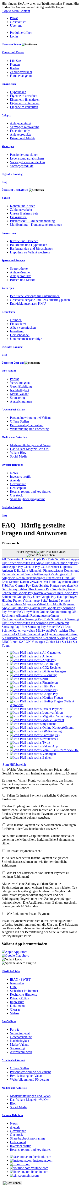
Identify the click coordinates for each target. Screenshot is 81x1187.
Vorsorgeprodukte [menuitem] (21, 166)
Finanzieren (54, 578)
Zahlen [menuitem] (6, 197)
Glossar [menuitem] (15, 1009)
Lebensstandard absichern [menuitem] (27, 158)
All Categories (11, 559)
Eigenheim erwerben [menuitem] (23, 95)
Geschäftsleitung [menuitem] (21, 386)
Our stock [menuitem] (16, 495)
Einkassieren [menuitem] (18, 217)
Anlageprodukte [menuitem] (20, 134)
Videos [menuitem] (14, 1013)
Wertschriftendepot (38, 574)
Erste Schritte (11, 582)
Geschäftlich (18, 22)
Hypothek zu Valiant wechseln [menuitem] (30, 252)
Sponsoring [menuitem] (17, 397)
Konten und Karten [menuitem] (13, 52)
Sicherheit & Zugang (57, 638)
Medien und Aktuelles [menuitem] (14, 437)
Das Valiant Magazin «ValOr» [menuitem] (29, 449)
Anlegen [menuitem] (6, 115)
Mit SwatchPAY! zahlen (52, 630)
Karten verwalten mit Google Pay (56, 593)
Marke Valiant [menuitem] (19, 394)
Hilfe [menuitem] (13, 987)
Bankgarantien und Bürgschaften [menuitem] (31, 248)
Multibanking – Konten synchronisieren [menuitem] (36, 224)
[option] (35, 652)
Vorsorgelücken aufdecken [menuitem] (27, 162)
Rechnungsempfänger (31, 578)
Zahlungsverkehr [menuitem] (21, 72)
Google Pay (60, 589)
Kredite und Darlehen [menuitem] (24, 241)
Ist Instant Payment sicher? (24, 851)
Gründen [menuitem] (16, 320)
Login (14, 36)
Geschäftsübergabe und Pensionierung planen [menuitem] (40, 300)
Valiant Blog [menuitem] (18, 452)
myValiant (33, 611)
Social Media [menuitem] (18, 456)
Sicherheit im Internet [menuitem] (24, 990)
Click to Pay (32, 567)
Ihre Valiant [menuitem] (9, 370)
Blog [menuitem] (4, 181)
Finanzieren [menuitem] (9, 83)
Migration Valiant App (38, 604)
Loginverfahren (12, 604)
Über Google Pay (45, 596)
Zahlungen (58, 574)
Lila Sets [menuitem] (15, 60)
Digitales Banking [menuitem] (12, 174)
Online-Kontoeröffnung (56, 611)
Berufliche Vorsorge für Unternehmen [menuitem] (35, 296)
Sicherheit (18, 574)
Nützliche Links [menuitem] (11, 971)
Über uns (16, 25)
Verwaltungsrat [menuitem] (20, 382)
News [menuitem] (14, 473)
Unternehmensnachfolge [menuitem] (26, 338)
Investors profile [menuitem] (20, 476)
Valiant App (36, 634)
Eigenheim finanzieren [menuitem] (24, 99)
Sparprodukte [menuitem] (19, 268)
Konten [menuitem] (15, 64)
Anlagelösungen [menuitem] (20, 272)
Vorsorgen (39, 641)
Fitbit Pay (68, 578)
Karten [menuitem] (14, 68)
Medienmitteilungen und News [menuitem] (30, 445)
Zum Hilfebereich (14, 764)
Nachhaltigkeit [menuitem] (19, 390)
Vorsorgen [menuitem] (8, 146)
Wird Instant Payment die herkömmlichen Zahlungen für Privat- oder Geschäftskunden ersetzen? (39, 826)
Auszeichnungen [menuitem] (21, 401)
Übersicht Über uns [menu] (13, 362)
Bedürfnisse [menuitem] (8, 311)
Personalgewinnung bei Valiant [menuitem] (30, 417)
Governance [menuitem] (18, 484)
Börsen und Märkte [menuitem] (22, 138)
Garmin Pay (23, 585)
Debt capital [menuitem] (18, 488)
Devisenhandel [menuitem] (19, 335)
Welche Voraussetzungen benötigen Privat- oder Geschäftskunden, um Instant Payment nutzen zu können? (39, 771)
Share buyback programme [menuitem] (27, 499)
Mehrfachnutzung (31, 638)
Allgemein (36, 570)
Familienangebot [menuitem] (21, 75)
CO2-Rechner (50, 567)
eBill (69, 574)
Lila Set (61, 641)
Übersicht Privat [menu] (12, 44)
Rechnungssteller (13, 619)
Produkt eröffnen (21, 32)
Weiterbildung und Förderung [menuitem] (29, 429)
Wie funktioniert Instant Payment (28, 913)
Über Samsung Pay (33, 626)
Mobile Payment (64, 604)
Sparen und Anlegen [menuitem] (13, 260)
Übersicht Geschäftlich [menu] (15, 189)
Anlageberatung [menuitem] (20, 123)
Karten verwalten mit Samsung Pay (31, 623)
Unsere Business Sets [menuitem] (24, 213)
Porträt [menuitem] (14, 379)
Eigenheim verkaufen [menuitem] (24, 107)
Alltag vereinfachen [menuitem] (23, 327)
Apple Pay (40, 559)
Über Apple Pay (13, 567)
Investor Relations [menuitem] (12, 464)
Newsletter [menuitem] (17, 983)
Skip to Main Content (16, 11)
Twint (24, 634)
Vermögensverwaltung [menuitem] (24, 127)
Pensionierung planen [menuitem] (24, 154)
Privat (14, 18)
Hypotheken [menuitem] (18, 92)
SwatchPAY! (16, 611)
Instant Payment (26, 551)
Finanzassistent (53, 570)
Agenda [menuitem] (15, 480)
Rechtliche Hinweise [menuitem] (23, 994)
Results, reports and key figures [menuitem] (30, 491)
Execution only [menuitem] (20, 130)
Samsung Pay (34, 619)
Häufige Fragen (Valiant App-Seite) (25, 600)
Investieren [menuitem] (17, 331)
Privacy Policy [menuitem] (19, 998)
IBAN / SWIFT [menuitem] (20, 979)
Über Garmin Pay (40, 589)
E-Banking (21, 570)
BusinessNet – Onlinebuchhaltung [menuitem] (32, 221)
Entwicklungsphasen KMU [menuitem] (28, 303)
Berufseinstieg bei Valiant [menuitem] (26, 425)
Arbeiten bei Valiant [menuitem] (13, 409)
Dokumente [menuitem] (17, 1005)
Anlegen (27, 559)
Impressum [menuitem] (17, 1002)
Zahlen (51, 641)
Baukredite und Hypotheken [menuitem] (28, 245)
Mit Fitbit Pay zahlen (57, 582)
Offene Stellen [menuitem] (19, 421)
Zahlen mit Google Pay (17, 596)
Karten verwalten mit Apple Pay (28, 563)
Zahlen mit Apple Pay (64, 563)
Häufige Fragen (67, 596)
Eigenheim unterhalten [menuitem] (24, 103)
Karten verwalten (31, 582)
